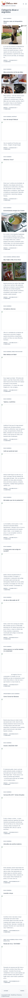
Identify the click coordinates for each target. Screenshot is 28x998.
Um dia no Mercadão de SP (11, 600)
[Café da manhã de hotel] (14, 462)
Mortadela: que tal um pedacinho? (13, 500)
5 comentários (6, 149)
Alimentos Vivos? (8, 159)
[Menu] (26, 4)
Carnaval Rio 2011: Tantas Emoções (13, 795)
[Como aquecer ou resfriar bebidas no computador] (14, 662)
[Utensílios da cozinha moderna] (14, 855)
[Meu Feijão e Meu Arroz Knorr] (14, 271)
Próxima (22, 990)
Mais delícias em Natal (9, 354)
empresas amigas (16, 256)
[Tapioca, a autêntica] (14, 413)
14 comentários (7, 391)
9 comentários (6, 298)
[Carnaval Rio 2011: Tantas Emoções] (14, 806)
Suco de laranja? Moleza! (10, 119)
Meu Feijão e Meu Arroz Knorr (12, 259)
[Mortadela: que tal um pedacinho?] (14, 512)
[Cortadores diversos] (14, 320)
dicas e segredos (7, 18)
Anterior (6, 990)
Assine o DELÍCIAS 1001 (10, 745)
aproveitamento (7, 693)
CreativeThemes (5, 996)
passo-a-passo (18, 939)
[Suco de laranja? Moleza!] (14, 131)
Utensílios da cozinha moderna (12, 844)
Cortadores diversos (9, 309)
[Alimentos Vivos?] (14, 171)
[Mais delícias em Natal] (14, 366)
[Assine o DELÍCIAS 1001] (14, 757)
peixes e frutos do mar (17, 351)
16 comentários (7, 61)
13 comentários (7, 538)
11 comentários (7, 109)
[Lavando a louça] (14, 905)
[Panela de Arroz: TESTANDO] (14, 955)
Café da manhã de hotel (10, 451)
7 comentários (6, 589)
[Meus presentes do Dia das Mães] (14, 83)
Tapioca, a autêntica (9, 402)
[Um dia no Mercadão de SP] (14, 611)
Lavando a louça (8, 893)
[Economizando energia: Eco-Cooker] (14, 222)
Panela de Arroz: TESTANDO (11, 943)
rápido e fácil (6, 940)
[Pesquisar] (23, 3)
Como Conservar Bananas (11, 696)
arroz (4, 939)
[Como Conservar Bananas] (14, 708)
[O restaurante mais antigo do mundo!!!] (14, 562)
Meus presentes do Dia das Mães (13, 72)
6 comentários (6, 344)
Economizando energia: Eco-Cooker (14, 210)
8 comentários (6, 249)
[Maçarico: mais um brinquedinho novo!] (14, 34)
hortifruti (14, 116)
